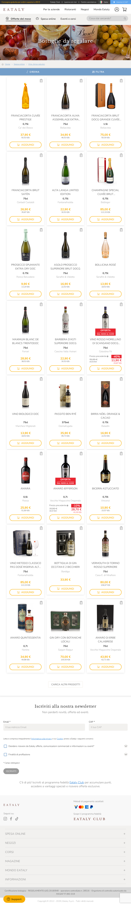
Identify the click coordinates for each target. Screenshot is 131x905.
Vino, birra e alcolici (36, 64)
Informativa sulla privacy (41, 738)
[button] (116, 9)
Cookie (60, 738)
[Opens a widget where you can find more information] (14, 899)
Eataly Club (76, 782)
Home (7, 64)
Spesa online (19, 64)
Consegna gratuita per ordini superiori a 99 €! (21, 2)
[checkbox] (5, 746)
